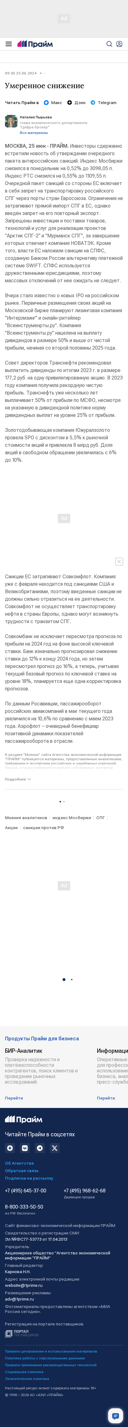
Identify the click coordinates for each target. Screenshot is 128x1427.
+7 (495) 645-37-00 (25, 1191)
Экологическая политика (27, 1379)
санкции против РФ (43, 827)
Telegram (107, 102)
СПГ (100, 817)
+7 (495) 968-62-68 (85, 1193)
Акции (11, 827)
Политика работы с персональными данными (45, 1358)
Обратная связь (22, 1170)
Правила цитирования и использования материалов (51, 1351)
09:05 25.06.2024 (20, 73)
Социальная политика (24, 1372)
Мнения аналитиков (26, 817)
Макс (56, 102)
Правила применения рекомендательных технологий (51, 1365)
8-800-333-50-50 (24, 1209)
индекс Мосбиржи (72, 817)
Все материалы (34, 133)
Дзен (80, 102)
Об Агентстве (19, 1163)
